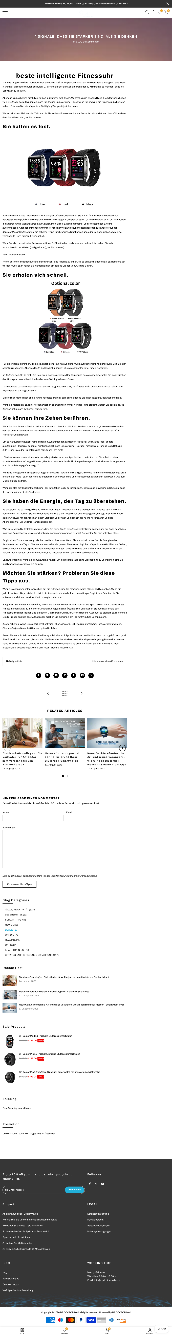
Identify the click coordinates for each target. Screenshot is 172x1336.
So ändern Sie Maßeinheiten (17, 1243)
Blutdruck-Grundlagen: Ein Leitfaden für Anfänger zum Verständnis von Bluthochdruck (64, 977)
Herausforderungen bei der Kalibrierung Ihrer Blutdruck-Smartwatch (54, 991)
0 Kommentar (91, 41)
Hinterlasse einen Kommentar (108, 661)
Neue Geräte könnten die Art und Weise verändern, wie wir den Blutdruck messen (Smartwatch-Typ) (71, 1004)
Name (6, 812)
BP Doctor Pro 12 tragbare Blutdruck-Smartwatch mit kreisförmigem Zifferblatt (59, 1072)
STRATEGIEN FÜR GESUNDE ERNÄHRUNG (32, 955)
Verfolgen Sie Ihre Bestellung (18, 1290)
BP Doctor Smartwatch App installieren (23, 1225)
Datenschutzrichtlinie (98, 1214)
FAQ (5, 1273)
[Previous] (7, 748)
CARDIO (12, 935)
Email (69, 812)
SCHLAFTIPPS (15, 919)
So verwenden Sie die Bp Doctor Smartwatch (26, 1231)
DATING (11, 945)
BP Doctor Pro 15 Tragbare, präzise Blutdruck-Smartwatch (49, 1054)
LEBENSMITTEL (16, 914)
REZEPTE (12, 940)
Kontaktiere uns (11, 1278)
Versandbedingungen (98, 1225)
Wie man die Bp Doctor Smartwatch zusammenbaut (30, 1219)
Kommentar (9, 827)
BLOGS (80, 41)
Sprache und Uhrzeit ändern (17, 1237)
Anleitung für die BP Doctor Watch (20, 1214)
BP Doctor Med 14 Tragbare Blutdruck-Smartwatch (45, 1036)
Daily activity (15, 661)
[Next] (122, 748)
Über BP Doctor (11, 1284)
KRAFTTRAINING (17, 950)
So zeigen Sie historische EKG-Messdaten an (26, 1249)
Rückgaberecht (95, 1219)
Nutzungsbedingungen (99, 1231)
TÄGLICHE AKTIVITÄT (20, 909)
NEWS (11, 925)
